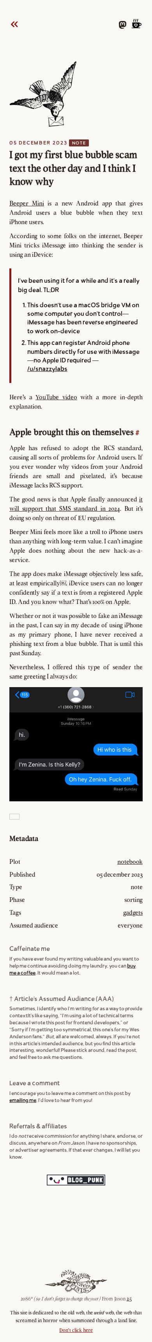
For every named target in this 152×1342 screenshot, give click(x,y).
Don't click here (76, 1330)
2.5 (129, 1299)
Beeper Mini (26, 203)
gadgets (133, 912)
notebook (130, 861)
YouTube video (56, 397)
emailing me (22, 1100)
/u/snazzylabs (47, 368)
